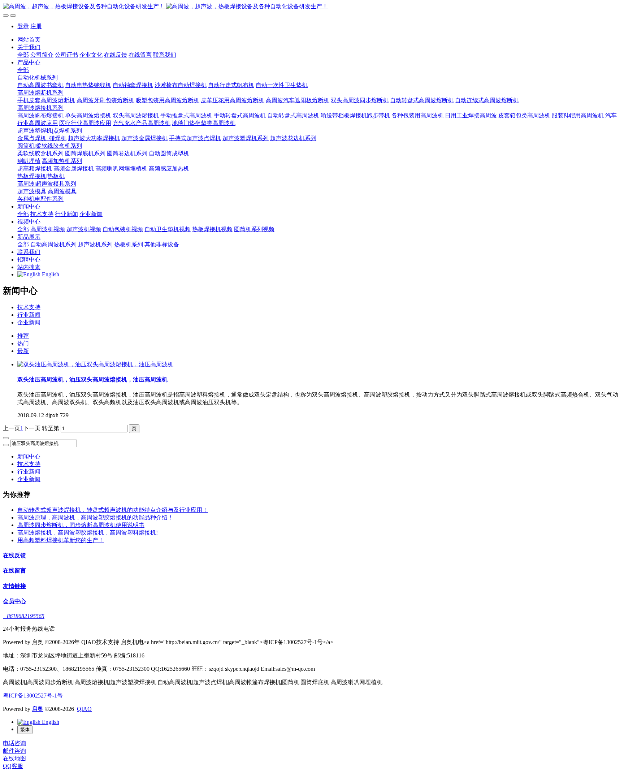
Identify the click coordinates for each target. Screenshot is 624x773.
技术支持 (28, 307)
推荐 (23, 336)
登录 (23, 26)
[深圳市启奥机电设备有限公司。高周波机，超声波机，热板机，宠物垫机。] (312, 6)
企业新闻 (28, 322)
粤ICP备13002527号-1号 (33, 695)
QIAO (84, 709)
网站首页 (28, 39)
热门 (23, 343)
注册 (36, 26)
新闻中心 (28, 456)
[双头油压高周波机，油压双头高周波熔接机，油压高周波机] (95, 364)
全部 (23, 55)
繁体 (25, 729)
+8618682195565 (23, 616)
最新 (23, 351)
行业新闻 (28, 315)
